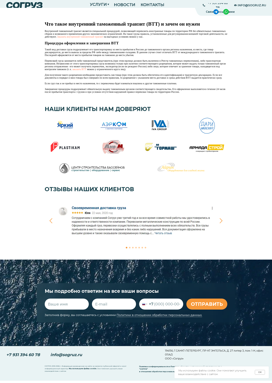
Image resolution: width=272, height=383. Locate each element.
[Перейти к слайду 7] (145, 247)
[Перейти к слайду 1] (126, 247)
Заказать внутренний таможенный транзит (80, 36)
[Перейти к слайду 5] (139, 247)
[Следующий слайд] (221, 220)
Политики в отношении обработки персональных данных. (159, 315)
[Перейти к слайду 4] (136, 247)
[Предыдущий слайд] (50, 220)
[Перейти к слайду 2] (129, 247)
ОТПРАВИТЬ (207, 304)
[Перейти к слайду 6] (142, 247)
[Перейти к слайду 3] (133, 247)
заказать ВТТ (79, 69)
